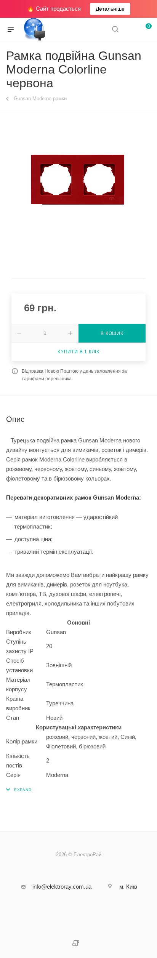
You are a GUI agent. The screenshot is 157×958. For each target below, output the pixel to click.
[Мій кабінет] (129, 30)
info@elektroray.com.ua (61, 886)
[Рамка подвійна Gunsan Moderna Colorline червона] (78, 180)
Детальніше (110, 9)
